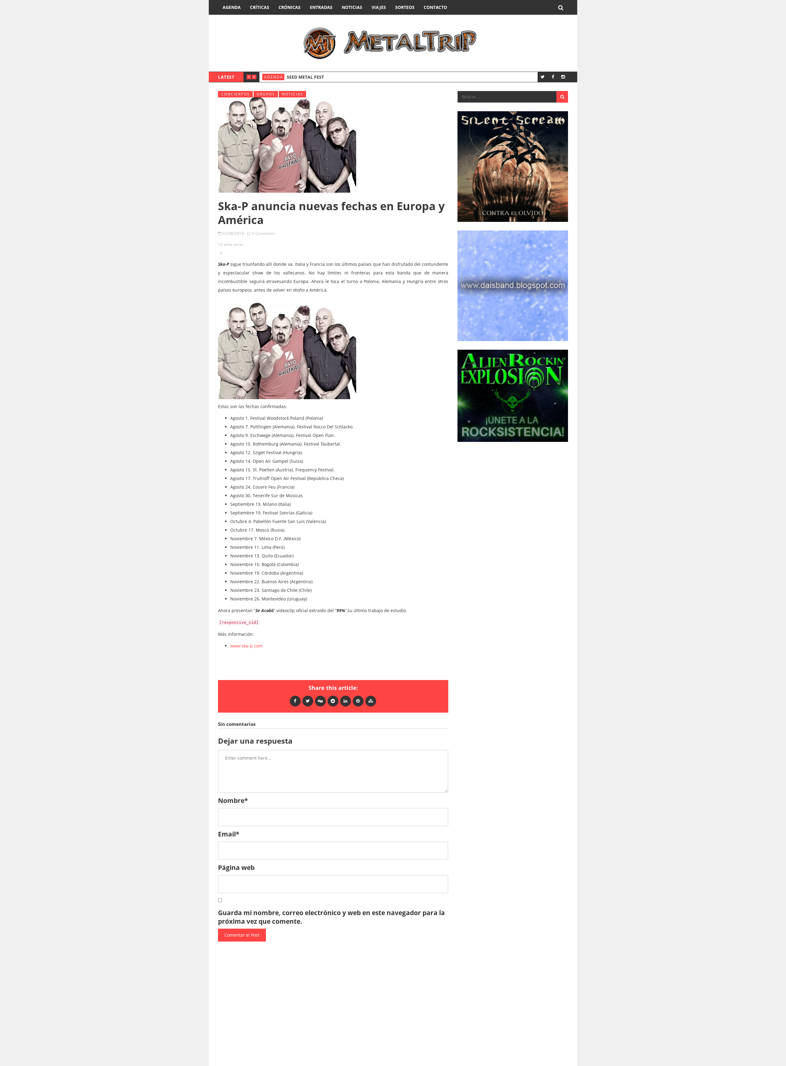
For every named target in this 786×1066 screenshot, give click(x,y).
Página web (236, 867)
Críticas (259, 7)
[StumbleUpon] (370, 701)
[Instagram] (563, 77)
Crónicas (289, 7)
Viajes (379, 7)
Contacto (435, 7)
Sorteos (404, 7)
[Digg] (320, 701)
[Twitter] (543, 77)
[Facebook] (553, 77)
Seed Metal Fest (305, 77)
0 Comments (263, 233)
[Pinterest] (358, 701)
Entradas (321, 7)
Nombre (233, 800)
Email (228, 834)
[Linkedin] (345, 701)
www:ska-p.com (246, 646)
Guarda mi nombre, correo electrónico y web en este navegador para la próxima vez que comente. (331, 917)
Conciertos (235, 94)
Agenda (232, 7)
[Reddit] (333, 701)
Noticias (352, 7)
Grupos (266, 94)
